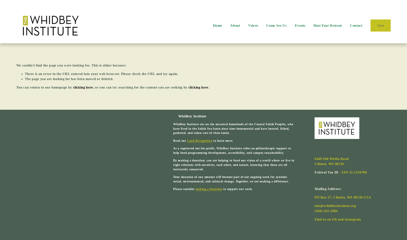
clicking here (83, 87)
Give (380, 25)
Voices (253, 25)
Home (217, 25)
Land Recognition (199, 140)
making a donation (209, 189)
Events (300, 25)
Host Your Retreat (328, 25)
